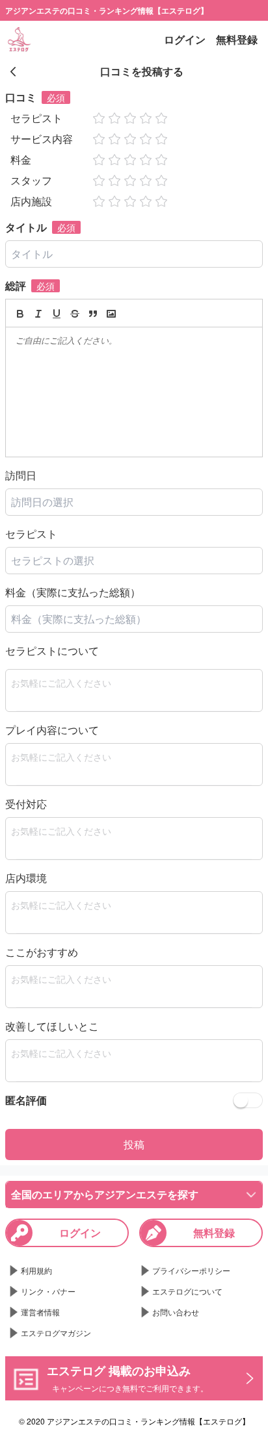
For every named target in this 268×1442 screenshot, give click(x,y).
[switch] (248, 1100)
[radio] (100, 118)
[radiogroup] (130, 118)
